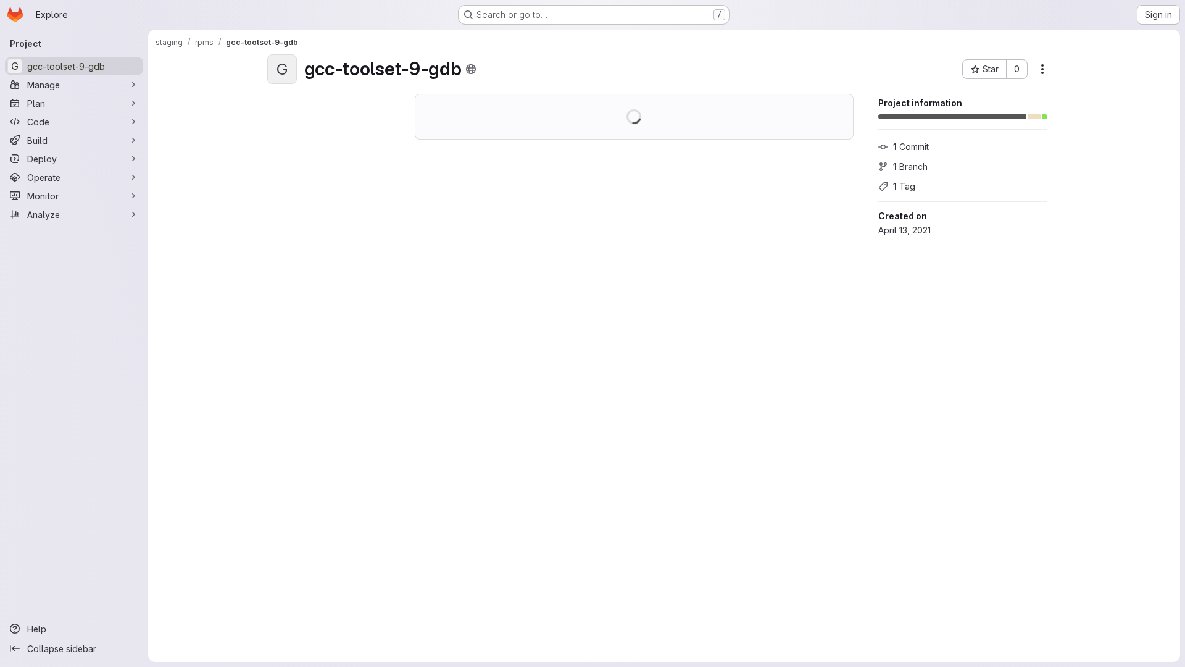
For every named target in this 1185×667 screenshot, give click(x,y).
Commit (911, 146)
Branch (910, 166)
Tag (904, 186)
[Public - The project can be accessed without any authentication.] (471, 69)
